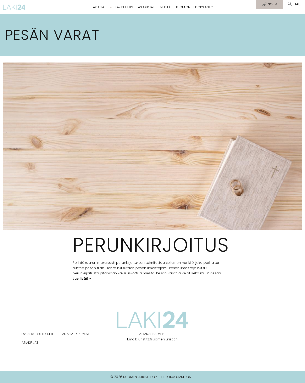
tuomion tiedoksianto (194, 7)
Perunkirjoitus (151, 245)
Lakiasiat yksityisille (38, 333)
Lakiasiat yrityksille (77, 333)
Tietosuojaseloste (178, 376)
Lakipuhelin (124, 7)
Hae (297, 4)
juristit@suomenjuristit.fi (158, 339)
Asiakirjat (146, 7)
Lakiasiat (99, 7)
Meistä (165, 7)
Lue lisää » (82, 278)
